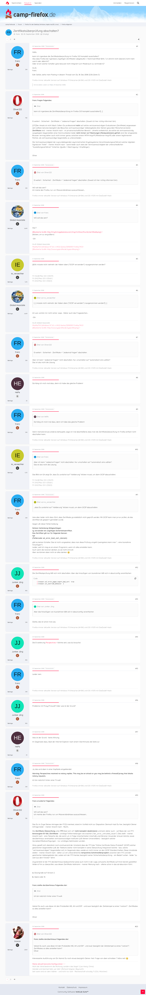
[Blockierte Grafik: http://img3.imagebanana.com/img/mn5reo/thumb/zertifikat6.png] (66, 232)
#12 (136, 567)
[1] (35, 582)
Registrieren (129, 3)
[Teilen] (139, 39)
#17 (136, 732)
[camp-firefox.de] (73, 13)
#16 (136, 700)
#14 (136, 637)
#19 (136, 795)
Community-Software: (73, 992)
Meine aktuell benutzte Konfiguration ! (48, 964)
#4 (137, 205)
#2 (137, 95)
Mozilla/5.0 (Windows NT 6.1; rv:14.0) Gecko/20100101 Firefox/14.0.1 (57, 247)
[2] (35, 584)
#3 (137, 165)
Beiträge (10, 69)
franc (18, 34)
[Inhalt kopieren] (135, 578)
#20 (136, 926)
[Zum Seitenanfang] (143, 992)
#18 (136, 763)
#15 (136, 668)
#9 (137, 409)
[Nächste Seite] (14, 39)
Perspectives (51, 643)
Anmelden (117, 3)
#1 (137, 46)
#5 (137, 259)
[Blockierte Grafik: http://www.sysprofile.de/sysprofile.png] (55, 249)
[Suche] (138, 3)
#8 (137, 377)
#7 (137, 337)
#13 (136, 599)
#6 (137, 290)
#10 (136, 449)
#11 (137, 495)
